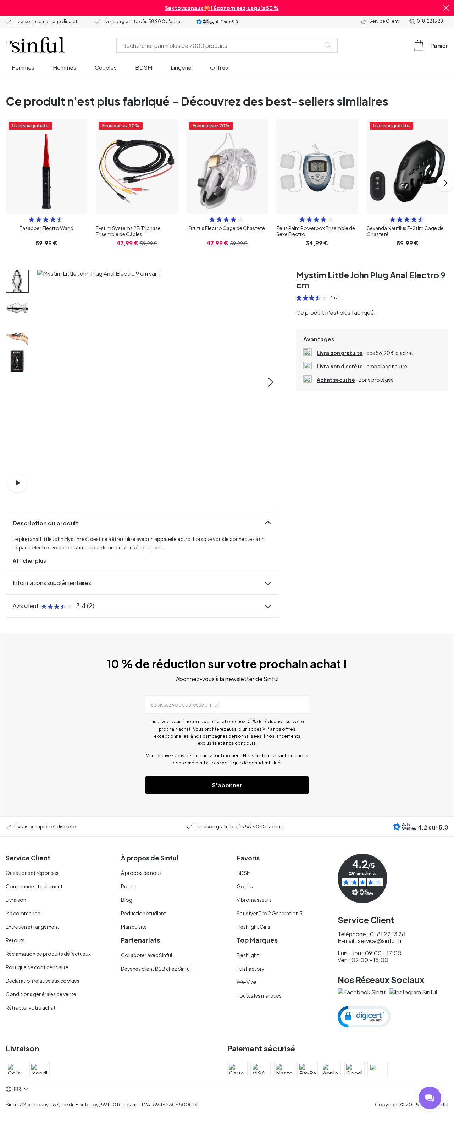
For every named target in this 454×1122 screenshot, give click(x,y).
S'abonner (227, 785)
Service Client (384, 21)
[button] (446, 8)
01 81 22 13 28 (430, 21)
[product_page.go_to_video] (17, 483)
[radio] (31, 219)
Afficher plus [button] (29, 560)
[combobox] (220, 45)
